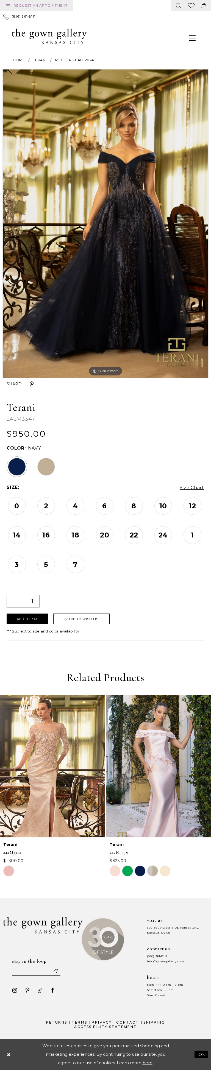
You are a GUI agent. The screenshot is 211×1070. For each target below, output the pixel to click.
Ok (201, 1054)
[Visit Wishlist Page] (191, 5)
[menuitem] (37, 5)
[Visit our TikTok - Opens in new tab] (40, 990)
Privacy (102, 1022)
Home (19, 60)
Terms (79, 1022)
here (147, 1062)
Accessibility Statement (105, 1027)
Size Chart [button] (192, 487)
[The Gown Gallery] (49, 36)
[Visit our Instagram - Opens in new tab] (15, 990)
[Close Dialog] (8, 1054)
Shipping (154, 1022)
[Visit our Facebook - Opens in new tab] (52, 990)
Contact (127, 1022)
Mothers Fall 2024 (74, 60)
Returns (56, 1022)
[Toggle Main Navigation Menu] (192, 37)
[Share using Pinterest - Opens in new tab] (31, 384)
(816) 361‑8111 (157, 956)
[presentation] (52, 766)
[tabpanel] (105, 223)
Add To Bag (27, 619)
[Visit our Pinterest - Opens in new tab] (27, 990)
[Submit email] (55, 970)
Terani (39, 60)
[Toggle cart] (204, 5)
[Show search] (179, 5)
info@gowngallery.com (165, 961)
